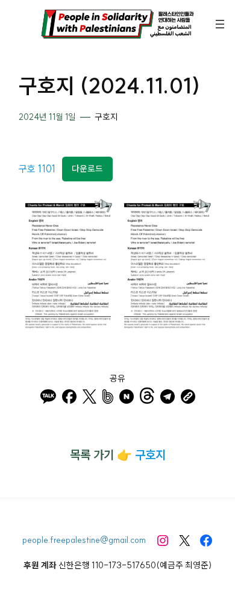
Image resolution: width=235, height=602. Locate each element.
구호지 (106, 116)
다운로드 (87, 168)
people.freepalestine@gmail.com (84, 540)
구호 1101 (37, 168)
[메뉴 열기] (220, 24)
